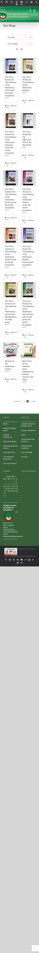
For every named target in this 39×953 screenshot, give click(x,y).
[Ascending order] (31, 37)
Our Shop (24, 457)
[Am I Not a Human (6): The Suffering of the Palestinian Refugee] (28, 65)
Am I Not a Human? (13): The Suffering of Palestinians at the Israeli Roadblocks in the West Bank (11, 311)
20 (10, 489)
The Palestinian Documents (8, 458)
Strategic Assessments (7, 436)
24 (4, 491)
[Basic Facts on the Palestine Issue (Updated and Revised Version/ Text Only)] (28, 349)
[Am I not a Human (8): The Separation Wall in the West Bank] (28, 120)
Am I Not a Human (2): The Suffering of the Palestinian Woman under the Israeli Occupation (28, 199)
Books (5, 424)
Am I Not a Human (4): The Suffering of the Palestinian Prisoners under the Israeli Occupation (10, 142)
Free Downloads (26, 452)
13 (10, 486)
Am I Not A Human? (10, 463)
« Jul (4, 496)
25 (6, 491)
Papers (23, 435)
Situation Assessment (28, 430)
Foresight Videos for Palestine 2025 (28, 425)
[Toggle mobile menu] (34, 10)
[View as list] (21, 49)
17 (4, 489)
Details (15, 106)
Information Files (9, 452)
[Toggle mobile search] (30, 10)
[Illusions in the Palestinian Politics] (10, 349)
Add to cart (8, 107)
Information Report (9, 441)
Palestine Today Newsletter (26, 447)
